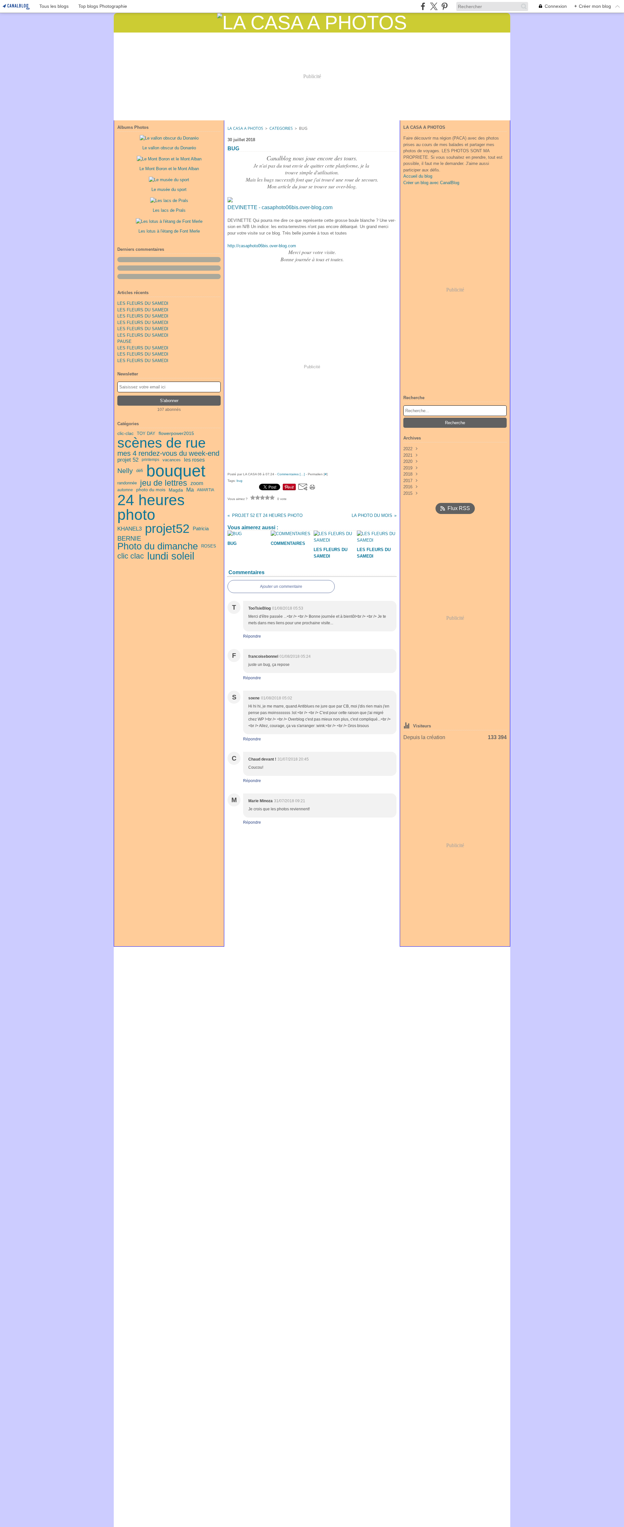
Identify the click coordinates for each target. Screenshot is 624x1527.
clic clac (130, 556)
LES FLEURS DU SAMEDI (142, 303)
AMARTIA (205, 490)
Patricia (201, 528)
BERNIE (129, 538)
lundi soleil (170, 556)
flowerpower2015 (176, 433)
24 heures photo (151, 508)
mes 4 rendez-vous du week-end (168, 453)
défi (139, 471)
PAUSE (124, 341)
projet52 (167, 528)
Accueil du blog (417, 176)
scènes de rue (161, 443)
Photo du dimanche (157, 546)
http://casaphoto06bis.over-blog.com (262, 245)
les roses (194, 460)
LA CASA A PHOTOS (245, 128)
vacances (171, 460)
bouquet (175, 471)
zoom (196, 483)
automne (125, 490)
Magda (176, 490)
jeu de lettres (163, 483)
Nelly (125, 470)
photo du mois (150, 490)
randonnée (127, 483)
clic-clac (125, 433)
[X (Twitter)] (434, 6)
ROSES (208, 546)
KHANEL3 (129, 529)
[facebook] (423, 6)
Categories (281, 128)
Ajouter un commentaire (281, 586)
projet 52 (127, 460)
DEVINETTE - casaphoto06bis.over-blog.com (280, 207)
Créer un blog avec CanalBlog (431, 182)
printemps (150, 460)
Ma (190, 490)
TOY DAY (146, 433)
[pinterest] (444, 6)
